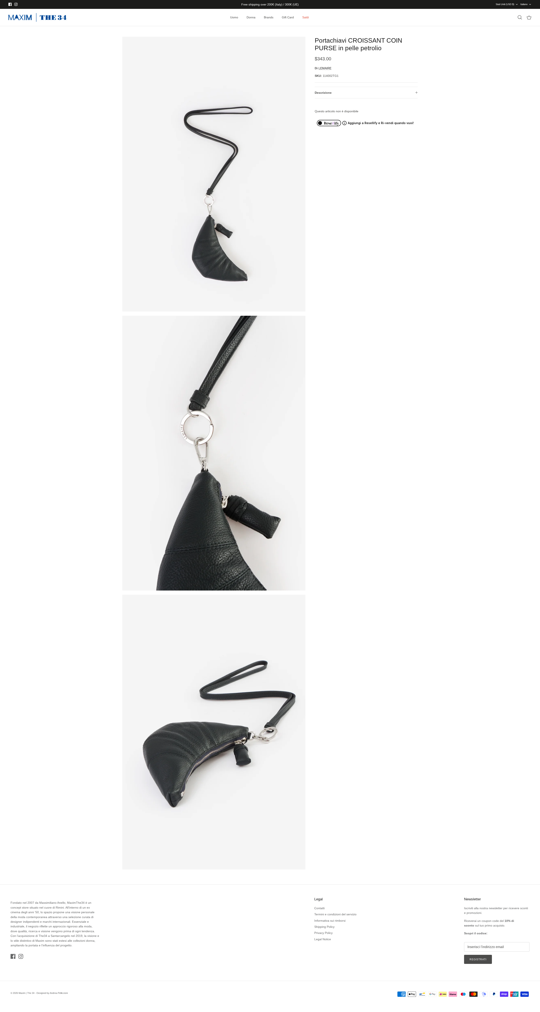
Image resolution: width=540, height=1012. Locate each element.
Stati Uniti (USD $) (505, 4)
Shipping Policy (324, 926)
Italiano (524, 4)
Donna (251, 17)
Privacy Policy (323, 933)
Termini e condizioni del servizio (335, 914)
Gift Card (288, 17)
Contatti (319, 908)
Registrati (478, 959)
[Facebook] (10, 4)
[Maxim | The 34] (37, 17)
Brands (268, 17)
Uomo (234, 17)
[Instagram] (16, 4)
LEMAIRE (325, 68)
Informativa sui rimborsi (330, 920)
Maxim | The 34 (26, 993)
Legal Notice (322, 939)
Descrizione (323, 92)
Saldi (305, 17)
